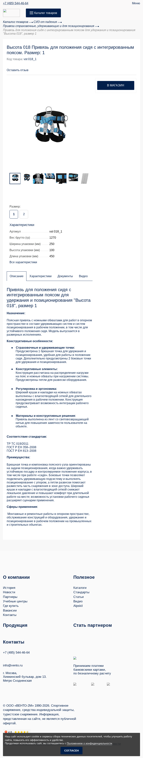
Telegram (18, 658)
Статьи (78, 597)
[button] (119, 68)
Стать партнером (92, 625)
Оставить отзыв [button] (17, 70)
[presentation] (14, 121)
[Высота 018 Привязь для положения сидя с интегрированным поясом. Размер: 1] (49, 124)
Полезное (84, 577)
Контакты (9, 615)
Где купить (11, 606)
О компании (16, 577)
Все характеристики (23, 262)
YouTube (11, 658)
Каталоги (80, 588)
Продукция (15, 625)
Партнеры (10, 597)
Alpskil (78, 606)
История (9, 588)
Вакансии (10, 610)
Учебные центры (15, 601)
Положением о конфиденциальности (89, 743)
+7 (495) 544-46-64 (15, 3)
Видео (77, 601)
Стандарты (81, 592)
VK (4, 658)
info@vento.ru (13, 665)
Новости (9, 592)
